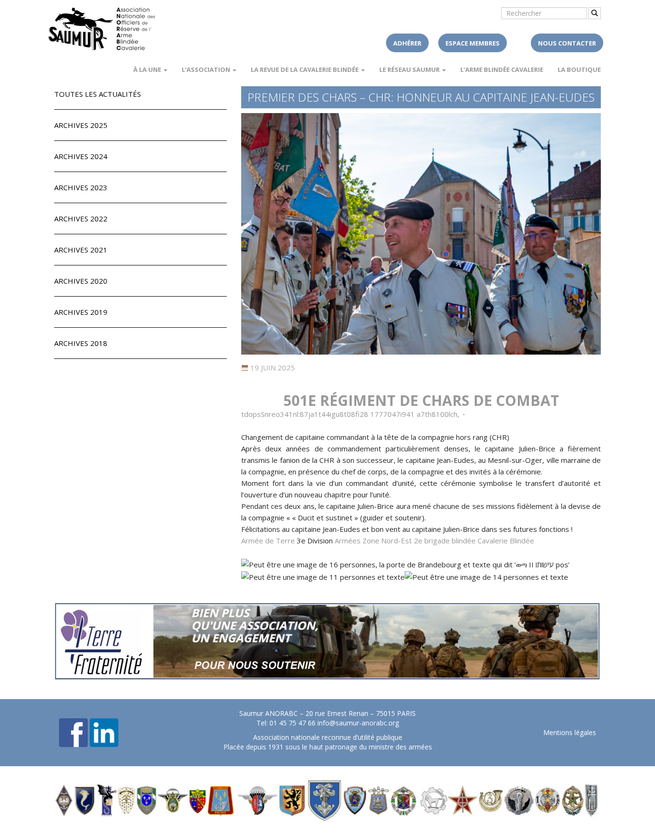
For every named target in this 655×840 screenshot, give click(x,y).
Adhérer (407, 43)
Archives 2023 (80, 187)
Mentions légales (569, 732)
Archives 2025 (80, 125)
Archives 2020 (80, 281)
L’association (207, 69)
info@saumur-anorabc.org (358, 722)
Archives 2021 (80, 249)
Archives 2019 (80, 312)
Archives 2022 (80, 218)
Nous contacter (567, 43)
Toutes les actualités (97, 94)
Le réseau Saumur (410, 69)
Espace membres (472, 43)
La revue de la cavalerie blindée (305, 69)
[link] (421, 400)
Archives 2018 (80, 343)
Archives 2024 (80, 156)
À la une (148, 69)
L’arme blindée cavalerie (501, 69)
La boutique (579, 69)
